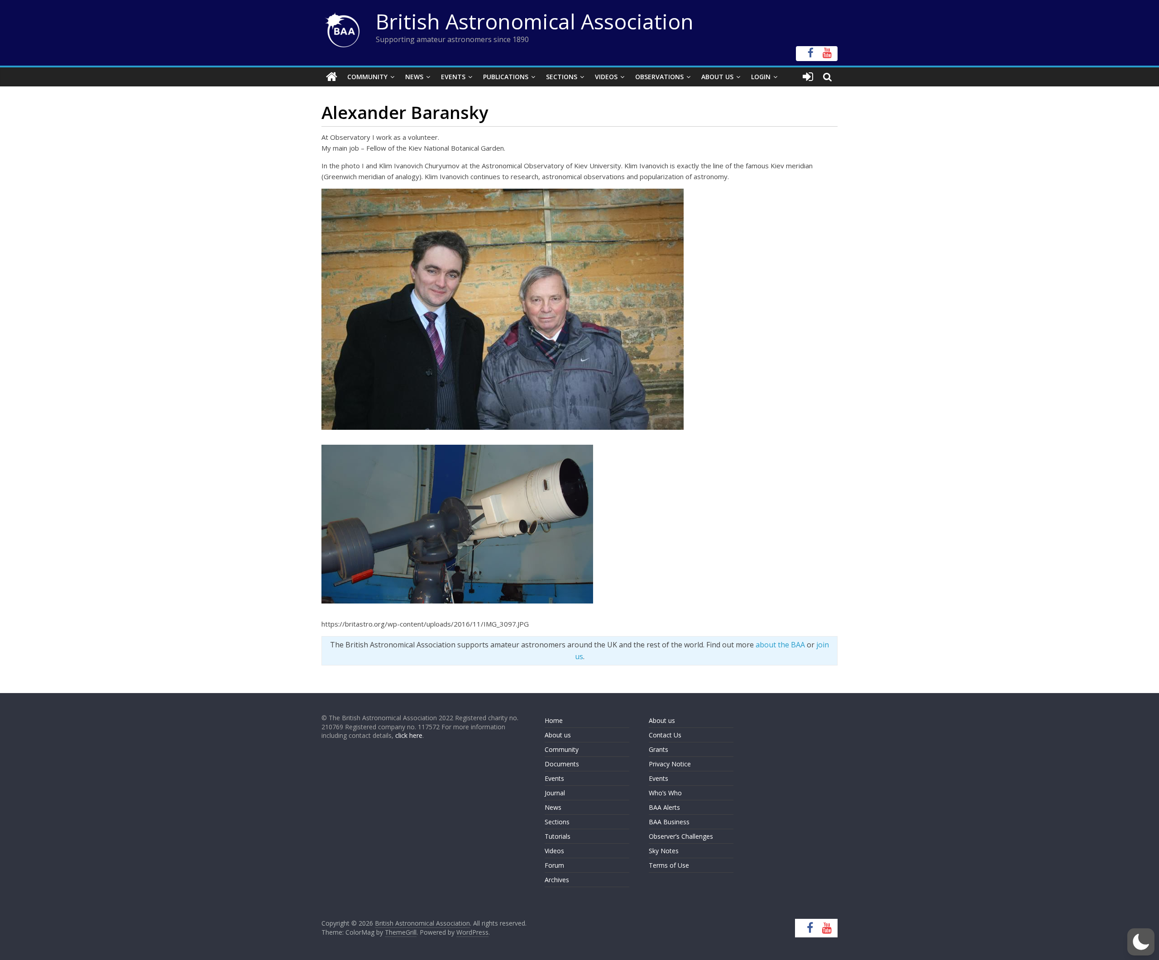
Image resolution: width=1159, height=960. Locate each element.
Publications (505, 76)
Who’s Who (665, 793)
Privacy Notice (670, 764)
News (414, 76)
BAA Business (669, 821)
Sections (561, 76)
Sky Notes (664, 850)
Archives (557, 879)
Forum (554, 865)
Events (453, 76)
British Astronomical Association (535, 21)
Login (761, 76)
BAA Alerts (664, 807)
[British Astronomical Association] (331, 76)
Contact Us (665, 735)
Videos (606, 76)
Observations (659, 76)
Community (367, 76)
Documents (562, 764)
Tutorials (557, 836)
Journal (555, 793)
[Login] (808, 76)
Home (554, 720)
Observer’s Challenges (681, 836)
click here (408, 735)
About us (558, 735)
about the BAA (780, 645)
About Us (717, 76)
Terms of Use (669, 865)
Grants (658, 749)
